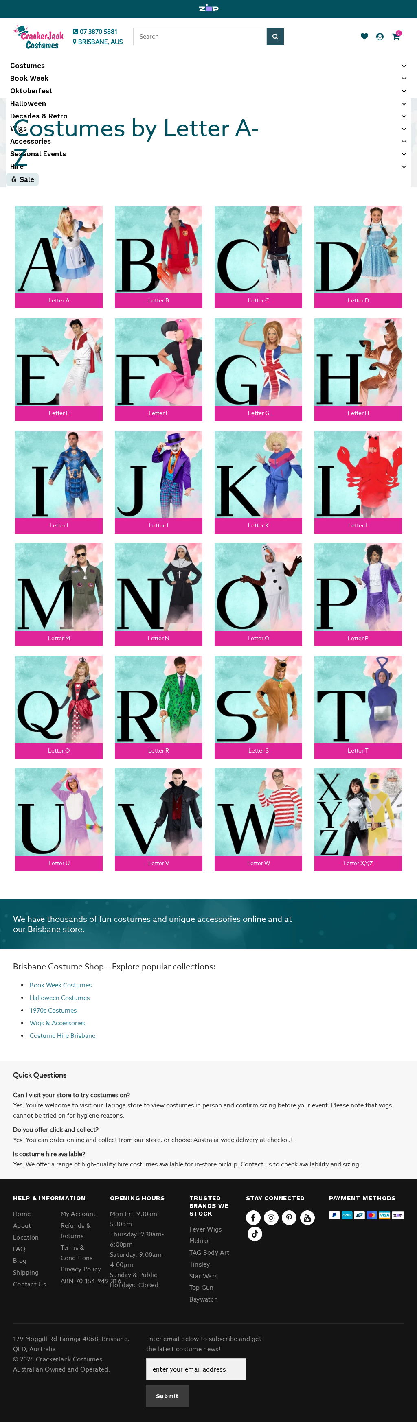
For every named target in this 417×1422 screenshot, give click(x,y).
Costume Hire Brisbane (62, 1035)
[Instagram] (271, 1217)
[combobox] (200, 36)
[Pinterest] (289, 1217)
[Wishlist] (364, 37)
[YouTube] (307, 1217)
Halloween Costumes (60, 998)
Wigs (37, 1023)
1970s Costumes (53, 1010)
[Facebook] (253, 1217)
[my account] (380, 37)
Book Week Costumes (61, 985)
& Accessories (64, 1023)
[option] (208, 8)
